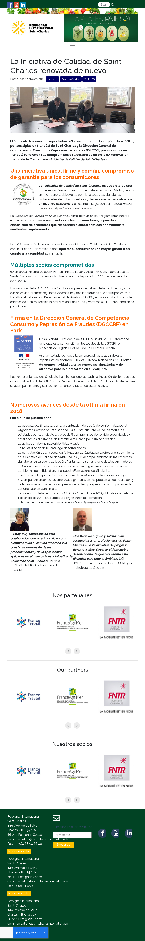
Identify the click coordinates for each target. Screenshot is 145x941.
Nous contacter (19, 851)
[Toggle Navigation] (72, 45)
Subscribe (63, 844)
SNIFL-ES (89, 79)
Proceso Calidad (71, 79)
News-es (52, 79)
